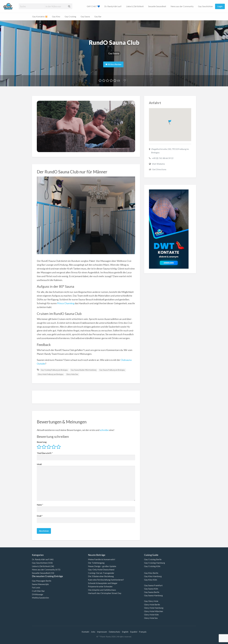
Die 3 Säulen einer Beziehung (101, 576)
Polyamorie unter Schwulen (100, 586)
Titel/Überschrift (45, 453)
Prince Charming (65, 303)
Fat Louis (36, 587)
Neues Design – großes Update (102, 566)
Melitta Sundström (40, 597)
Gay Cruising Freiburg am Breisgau (54, 370)
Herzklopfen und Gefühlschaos (102, 590)
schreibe (104, 430)
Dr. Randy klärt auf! (113, 6)
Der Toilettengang (96, 562)
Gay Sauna (85, 16)
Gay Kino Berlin (151, 573)
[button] (170, 122)
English (125, 631)
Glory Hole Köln (151, 614)
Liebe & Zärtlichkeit (135, 6)
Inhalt (39, 464)
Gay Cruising (70, 16)
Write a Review (114, 64)
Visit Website (158, 164)
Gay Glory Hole (151, 601)
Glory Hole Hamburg (153, 608)
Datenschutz (114, 631)
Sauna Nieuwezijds (40, 584)
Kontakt (85, 631)
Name (40, 505)
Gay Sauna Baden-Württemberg (83, 370)
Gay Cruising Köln (152, 566)
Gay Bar (97, 16)
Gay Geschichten (205, 6)
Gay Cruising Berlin (153, 559)
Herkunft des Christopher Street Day (104, 593)
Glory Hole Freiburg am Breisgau (50, 374)
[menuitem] (93, 6)
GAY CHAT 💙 (93, 6)
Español (133, 631)
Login (219, 6)
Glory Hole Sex (72, 374)
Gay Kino (56, 16)
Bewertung (42, 442)
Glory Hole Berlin (152, 604)
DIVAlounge (37, 594)
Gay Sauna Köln (151, 588)
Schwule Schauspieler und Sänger (102, 583)
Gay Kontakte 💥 (40, 16)
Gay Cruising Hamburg (154, 562)
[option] (216, 642)
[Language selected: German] (217, 641)
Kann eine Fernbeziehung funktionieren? (106, 579)
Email (40, 516)
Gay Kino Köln (150, 579)
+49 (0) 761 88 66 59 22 (162, 158)
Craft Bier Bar (38, 591)
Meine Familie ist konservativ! (101, 559)
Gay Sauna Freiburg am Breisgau (112, 370)
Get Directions (159, 169)
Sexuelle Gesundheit (157, 6)
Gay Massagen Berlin (41, 580)
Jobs (93, 631)
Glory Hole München (153, 611)
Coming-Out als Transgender (101, 573)
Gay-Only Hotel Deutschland (101, 569)
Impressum (102, 631)
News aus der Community (182, 6)
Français (142, 631)
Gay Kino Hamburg (153, 576)
